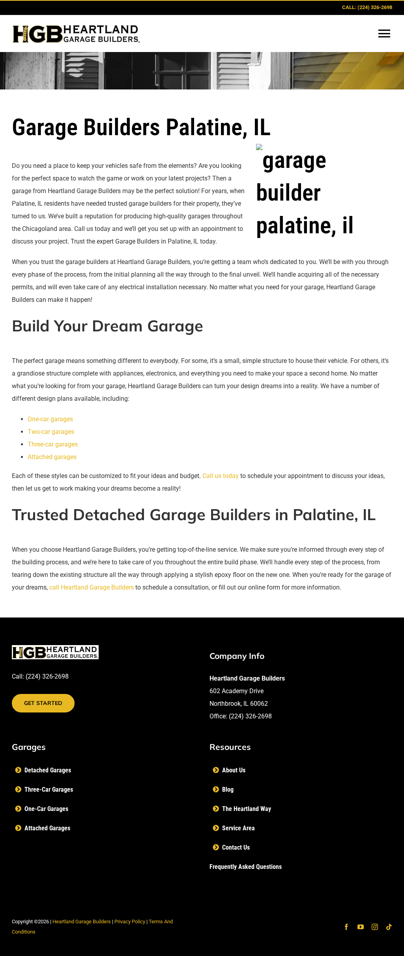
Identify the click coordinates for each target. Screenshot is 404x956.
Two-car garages (51, 431)
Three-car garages (53, 444)
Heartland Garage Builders (81, 921)
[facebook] (346, 927)
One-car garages (50, 419)
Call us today (220, 476)
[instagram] (375, 927)
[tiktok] (389, 927)
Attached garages (52, 457)
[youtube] (360, 927)
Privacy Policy (129, 921)
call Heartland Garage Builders (91, 587)
